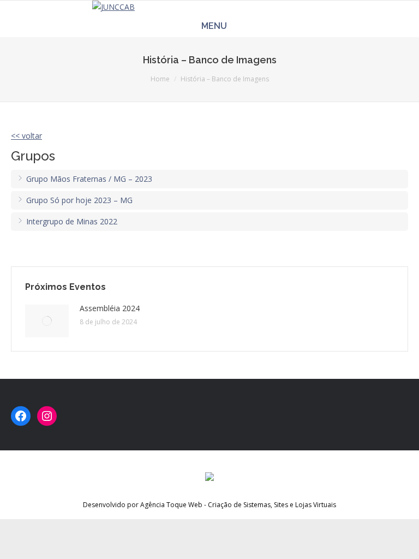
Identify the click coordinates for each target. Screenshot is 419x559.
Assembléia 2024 (110, 308)
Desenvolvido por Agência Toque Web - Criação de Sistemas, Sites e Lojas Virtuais (209, 504)
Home (160, 79)
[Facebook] (21, 416)
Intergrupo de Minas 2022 (70, 221)
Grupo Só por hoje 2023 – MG (78, 200)
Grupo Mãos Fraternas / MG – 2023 (88, 179)
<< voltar (26, 135)
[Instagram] (47, 416)
